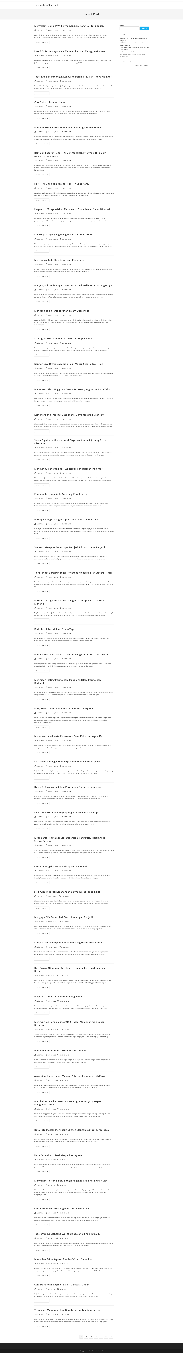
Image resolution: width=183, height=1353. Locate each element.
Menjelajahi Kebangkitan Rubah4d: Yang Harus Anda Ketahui (69, 942)
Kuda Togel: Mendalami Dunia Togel (54, 629)
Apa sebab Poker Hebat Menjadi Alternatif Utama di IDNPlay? (69, 1075)
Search (122, 25)
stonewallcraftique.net (46, 5)
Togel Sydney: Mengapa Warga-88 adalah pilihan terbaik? (67, 1233)
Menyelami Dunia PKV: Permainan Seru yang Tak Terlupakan (69, 25)
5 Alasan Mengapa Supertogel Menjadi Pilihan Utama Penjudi (69, 547)
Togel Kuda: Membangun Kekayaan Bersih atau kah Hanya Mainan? (73, 76)
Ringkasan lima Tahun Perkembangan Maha (59, 996)
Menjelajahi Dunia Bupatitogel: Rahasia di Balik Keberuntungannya (73, 285)
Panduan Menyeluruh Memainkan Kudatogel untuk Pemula (68, 127)
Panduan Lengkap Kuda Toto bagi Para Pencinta (61, 494)
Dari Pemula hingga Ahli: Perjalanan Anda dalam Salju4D (67, 761)
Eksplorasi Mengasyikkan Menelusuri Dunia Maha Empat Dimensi (72, 209)
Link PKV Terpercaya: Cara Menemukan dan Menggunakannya (69, 51)
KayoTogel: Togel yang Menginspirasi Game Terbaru (64, 234)
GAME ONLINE (66, 30)
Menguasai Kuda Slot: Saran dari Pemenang (59, 259)
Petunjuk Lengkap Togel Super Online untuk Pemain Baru (67, 519)
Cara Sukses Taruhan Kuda (49, 102)
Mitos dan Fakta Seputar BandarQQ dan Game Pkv (63, 1259)
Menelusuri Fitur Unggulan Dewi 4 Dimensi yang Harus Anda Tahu (72, 389)
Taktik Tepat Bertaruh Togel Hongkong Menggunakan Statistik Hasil (73, 572)
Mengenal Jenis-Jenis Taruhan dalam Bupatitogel (62, 310)
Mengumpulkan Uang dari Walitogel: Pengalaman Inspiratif (68, 468)
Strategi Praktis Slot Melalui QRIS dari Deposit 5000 (63, 338)
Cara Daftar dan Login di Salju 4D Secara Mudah (61, 1284)
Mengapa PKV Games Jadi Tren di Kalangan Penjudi (63, 917)
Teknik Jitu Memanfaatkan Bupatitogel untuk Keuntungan (67, 1310)
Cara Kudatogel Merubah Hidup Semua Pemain (61, 866)
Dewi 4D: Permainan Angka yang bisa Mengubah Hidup (66, 812)
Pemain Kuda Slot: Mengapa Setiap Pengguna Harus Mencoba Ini (71, 654)
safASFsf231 (40, 30)
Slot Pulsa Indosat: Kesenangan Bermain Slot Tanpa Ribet (67, 891)
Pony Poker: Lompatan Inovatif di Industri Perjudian (64, 708)
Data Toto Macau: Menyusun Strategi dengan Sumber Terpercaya (71, 1129)
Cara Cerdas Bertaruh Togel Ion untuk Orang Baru (62, 1208)
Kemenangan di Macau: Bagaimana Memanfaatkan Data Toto (69, 414)
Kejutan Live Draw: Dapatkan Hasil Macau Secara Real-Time (68, 363)
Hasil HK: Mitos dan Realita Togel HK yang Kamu (61, 183)
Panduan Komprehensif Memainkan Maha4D (60, 1050)
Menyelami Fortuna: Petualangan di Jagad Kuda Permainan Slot (70, 1180)
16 (106, 1336)
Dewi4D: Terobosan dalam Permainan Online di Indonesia (67, 786)
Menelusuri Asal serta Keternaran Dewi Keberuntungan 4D (68, 736)
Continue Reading (42, 42)
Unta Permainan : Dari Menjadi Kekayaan (58, 1155)
